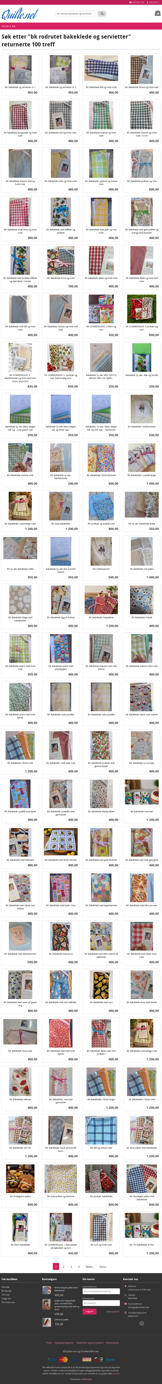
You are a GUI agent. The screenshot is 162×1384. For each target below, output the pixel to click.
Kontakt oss (8, 1302)
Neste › (89, 1266)
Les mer (116, 1373)
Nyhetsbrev (112, 1342)
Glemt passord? (113, 1311)
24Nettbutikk (86, 1379)
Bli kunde (7, 1290)
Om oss (6, 1294)
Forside (5, 26)
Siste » (103, 1266)
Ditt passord (88, 1298)
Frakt (49, 1342)
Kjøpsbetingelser (64, 1342)
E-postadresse (90, 1286)
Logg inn (6, 1298)
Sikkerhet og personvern (90, 1342)
